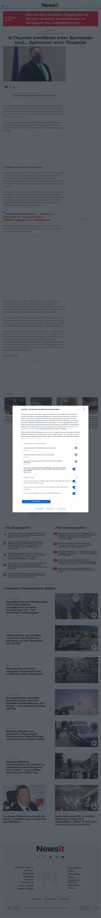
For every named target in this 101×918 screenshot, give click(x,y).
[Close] (85, 409)
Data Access (50, 508)
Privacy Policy (61, 508)
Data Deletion (39, 508)
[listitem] (50, 443)
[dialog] (50, 459)
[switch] (75, 448)
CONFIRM (36, 501)
